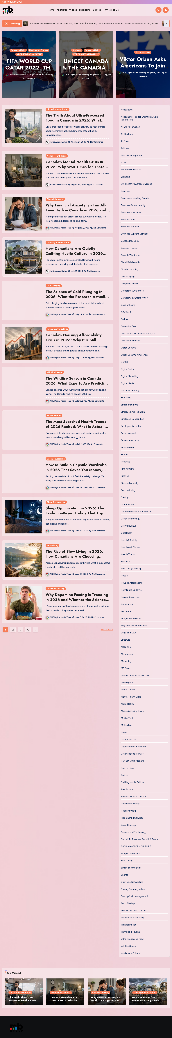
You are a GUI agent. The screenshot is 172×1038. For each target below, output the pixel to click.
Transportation (129, 924)
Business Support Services (135, 233)
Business (20, 50)
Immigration (127, 604)
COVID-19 (126, 312)
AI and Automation (130, 127)
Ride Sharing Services (132, 818)
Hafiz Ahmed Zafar (58, 142)
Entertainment (128, 433)
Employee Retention (131, 426)
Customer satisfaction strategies (138, 333)
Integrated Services (131, 618)
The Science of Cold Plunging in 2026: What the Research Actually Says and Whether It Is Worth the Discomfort (76, 299)
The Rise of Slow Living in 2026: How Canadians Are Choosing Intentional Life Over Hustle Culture (77, 556)
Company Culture (130, 283)
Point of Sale (128, 768)
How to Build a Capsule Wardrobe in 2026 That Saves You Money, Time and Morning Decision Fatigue (77, 469)
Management (128, 654)
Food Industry (128, 490)
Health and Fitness (130, 547)
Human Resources (130, 597)
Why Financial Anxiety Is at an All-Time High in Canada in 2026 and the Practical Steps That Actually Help (76, 212)
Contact (98, 9)
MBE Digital (127, 682)
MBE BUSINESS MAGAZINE (29, 54)
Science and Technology (133, 832)
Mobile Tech (127, 718)
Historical (125, 561)
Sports (124, 874)
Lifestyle (125, 639)
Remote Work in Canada (133, 796)
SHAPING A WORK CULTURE (136, 846)
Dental (124, 362)
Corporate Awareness (132, 290)
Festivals (125, 461)
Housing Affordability (57, 329)
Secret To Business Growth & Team (139, 839)
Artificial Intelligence (131, 155)
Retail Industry (128, 810)
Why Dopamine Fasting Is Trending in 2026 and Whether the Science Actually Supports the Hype (77, 599)
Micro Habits (127, 704)
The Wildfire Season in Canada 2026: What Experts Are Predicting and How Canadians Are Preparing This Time (77, 386)
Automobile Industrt (131, 169)
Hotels (124, 575)
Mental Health (128, 689)
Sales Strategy (129, 825)
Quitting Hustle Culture (58, 242)
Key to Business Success (134, 625)
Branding (125, 176)
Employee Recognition (132, 419)
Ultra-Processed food (57, 109)
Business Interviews (131, 212)
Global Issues (127, 504)
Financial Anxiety (55, 199)
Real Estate (127, 789)
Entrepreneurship (130, 440)
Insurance (126, 611)
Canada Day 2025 (130, 241)
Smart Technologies (131, 867)
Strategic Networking (132, 882)
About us (62, 9)
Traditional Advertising (132, 917)
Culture (124, 319)
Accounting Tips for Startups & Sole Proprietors (139, 118)
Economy (125, 397)
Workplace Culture (130, 953)
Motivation (126, 725)
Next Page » (107, 629)
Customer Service (130, 340)
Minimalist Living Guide (132, 711)
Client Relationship (130, 262)
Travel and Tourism (131, 931)
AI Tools (125, 141)
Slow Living (52, 545)
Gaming (124, 497)
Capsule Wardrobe (56, 459)
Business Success (130, 226)
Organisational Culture (132, 753)
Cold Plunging (53, 286)
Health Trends (54, 415)
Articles (125, 148)
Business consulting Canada (135, 198)
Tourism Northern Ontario (134, 910)
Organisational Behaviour (134, 746)
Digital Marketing (129, 376)
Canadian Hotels (129, 248)
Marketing (126, 661)
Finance (125, 476)
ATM (123, 162)
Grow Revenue (128, 525)
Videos (73, 9)
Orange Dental (128, 739)
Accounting (127, 109)
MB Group (126, 668)
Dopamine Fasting (55, 588)
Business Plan (128, 219)
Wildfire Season (54, 372)
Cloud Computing (129, 269)
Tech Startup (128, 903)
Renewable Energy (130, 803)
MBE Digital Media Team (20, 75)
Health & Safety (129, 540)
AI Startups (127, 134)
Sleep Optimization (56, 502)
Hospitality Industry (131, 568)
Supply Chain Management (134, 896)
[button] (166, 64)
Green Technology (130, 518)
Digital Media (127, 383)
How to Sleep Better (132, 590)
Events (124, 454)
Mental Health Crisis (56, 156)
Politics (151, 52)
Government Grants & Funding (136, 511)
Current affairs (35, 50)
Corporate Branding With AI (135, 297)
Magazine (85, 9)
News (124, 732)
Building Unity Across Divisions (136, 184)
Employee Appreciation (133, 411)
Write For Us (112, 9)
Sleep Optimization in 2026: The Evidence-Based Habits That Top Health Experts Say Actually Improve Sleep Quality (75, 515)
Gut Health (126, 533)
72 (27, 629)
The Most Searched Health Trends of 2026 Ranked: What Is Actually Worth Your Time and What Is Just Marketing (76, 429)
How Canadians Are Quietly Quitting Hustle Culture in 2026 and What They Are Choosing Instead (74, 256)
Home (51, 9)
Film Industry (127, 468)
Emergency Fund (129, 404)
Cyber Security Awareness (135, 354)
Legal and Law (128, 632)
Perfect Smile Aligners (132, 761)
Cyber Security (129, 347)
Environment (127, 447)
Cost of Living (128, 305)
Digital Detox (127, 369)
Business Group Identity (133, 205)
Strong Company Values (133, 889)
